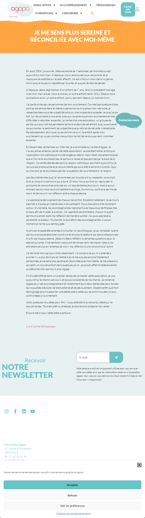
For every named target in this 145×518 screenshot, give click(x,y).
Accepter (72, 485)
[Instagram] (6, 411)
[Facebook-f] (15, 411)
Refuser (72, 495)
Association (42, 5)
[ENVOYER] (116, 357)
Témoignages (105, 5)
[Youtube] (32, 411)
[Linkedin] (24, 411)
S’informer (70, 13)
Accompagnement (73, 5)
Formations (44, 13)
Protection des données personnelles (73, 513)
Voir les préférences (72, 505)
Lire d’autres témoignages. (41, 326)
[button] (139, 465)
